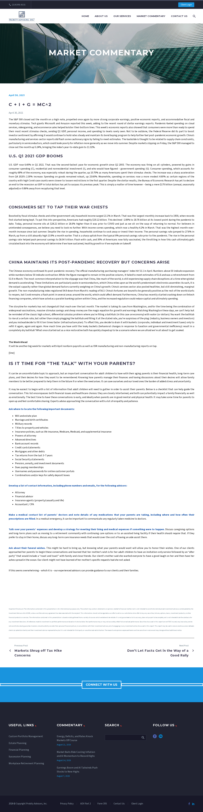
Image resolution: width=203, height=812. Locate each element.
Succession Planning (20, 756)
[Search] (194, 16)
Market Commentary (151, 16)
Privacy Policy (67, 804)
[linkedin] (161, 737)
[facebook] (155, 737)
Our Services (122, 16)
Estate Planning (17, 743)
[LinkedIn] (193, 804)
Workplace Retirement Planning (26, 763)
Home (85, 16)
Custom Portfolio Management (26, 736)
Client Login (186, 4)
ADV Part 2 (85, 804)
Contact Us (179, 16)
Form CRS (102, 804)
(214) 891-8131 (19, 4)
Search (142, 737)
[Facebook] (189, 804)
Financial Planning (19, 750)
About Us (101, 16)
